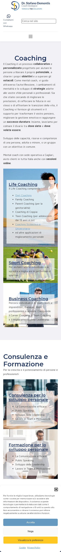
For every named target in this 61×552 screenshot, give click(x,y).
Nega (30, 531)
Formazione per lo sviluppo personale (28, 447)
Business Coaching (28, 298)
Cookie (22, 547)
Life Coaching (23, 184)
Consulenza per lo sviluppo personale (28, 397)
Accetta (31, 522)
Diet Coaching (23, 195)
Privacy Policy (33, 547)
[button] (56, 489)
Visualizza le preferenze (30, 540)
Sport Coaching (25, 262)
